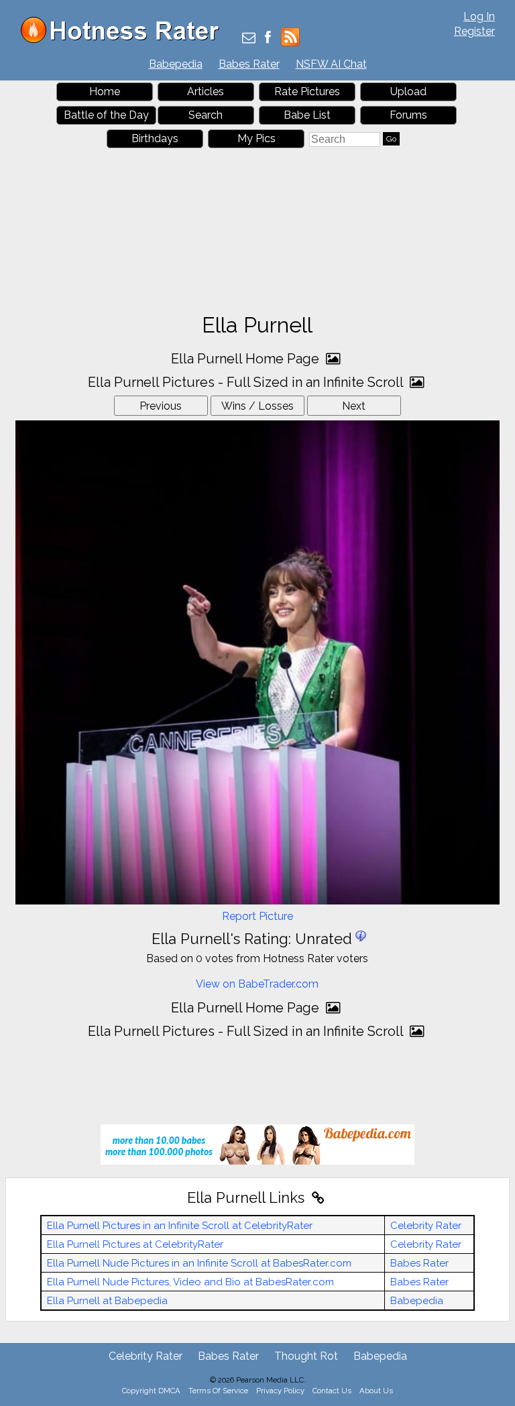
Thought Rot (306, 1356)
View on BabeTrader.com (257, 984)
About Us (376, 1390)
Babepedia (176, 64)
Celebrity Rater (425, 1226)
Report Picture (257, 916)
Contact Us (331, 1390)
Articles (205, 91)
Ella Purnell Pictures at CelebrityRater (135, 1244)
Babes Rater (249, 64)
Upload (408, 91)
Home (104, 91)
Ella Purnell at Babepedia (107, 1301)
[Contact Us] (249, 38)
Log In (479, 16)
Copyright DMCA (151, 1390)
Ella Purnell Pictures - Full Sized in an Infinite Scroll (247, 382)
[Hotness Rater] (124, 40)
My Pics (256, 138)
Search (205, 115)
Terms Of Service (218, 1390)
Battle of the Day (106, 115)
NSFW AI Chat (331, 64)
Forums (408, 115)
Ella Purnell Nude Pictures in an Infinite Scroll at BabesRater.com (199, 1263)
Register (474, 31)
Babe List (307, 115)
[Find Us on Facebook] (268, 38)
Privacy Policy (280, 1390)
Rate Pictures (307, 91)
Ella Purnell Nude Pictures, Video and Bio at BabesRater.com (190, 1282)
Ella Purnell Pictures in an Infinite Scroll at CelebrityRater (179, 1226)
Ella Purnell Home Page (247, 359)
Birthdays (154, 138)
